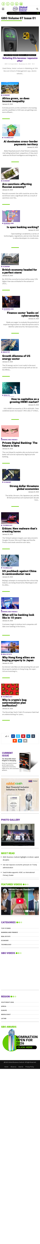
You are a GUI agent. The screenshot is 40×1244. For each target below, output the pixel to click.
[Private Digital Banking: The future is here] (10, 431)
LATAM (3, 1018)
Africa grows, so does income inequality (15, 99)
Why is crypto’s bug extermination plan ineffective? (14, 703)
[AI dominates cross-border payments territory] (11, 130)
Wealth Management (9, 395)
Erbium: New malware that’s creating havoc (19, 530)
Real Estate (7, 654)
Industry (6, 352)
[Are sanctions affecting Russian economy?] (10, 173)
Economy (6, 95)
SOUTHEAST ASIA (7, 1002)
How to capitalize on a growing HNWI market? (24, 400)
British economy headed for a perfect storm (19, 271)
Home (6, 1067)
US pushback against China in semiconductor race (19, 572)
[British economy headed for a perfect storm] (10, 259)
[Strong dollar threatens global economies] (11, 475)
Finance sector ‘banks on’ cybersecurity (23, 314)
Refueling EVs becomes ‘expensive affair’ (20, 60)
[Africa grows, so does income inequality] (10, 88)
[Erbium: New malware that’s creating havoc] (10, 518)
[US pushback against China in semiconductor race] (10, 560)
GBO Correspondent (11, 64)
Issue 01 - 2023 (23, 55)
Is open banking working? (23, 227)
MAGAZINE (33, 55)
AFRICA (3, 1006)
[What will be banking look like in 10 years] (10, 603)
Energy (16, 55)
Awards (20, 1067)
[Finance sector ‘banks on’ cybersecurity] (11, 302)
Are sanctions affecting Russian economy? (17, 185)
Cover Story (8, 55)
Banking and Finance (9, 223)
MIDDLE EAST (6, 1014)
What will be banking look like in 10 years (18, 616)
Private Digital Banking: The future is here (19, 444)
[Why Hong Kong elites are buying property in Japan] (10, 647)
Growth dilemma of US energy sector (16, 357)
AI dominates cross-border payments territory (21, 143)
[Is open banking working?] (11, 216)
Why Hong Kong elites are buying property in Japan (18, 659)
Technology (8, 138)
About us (13, 1067)
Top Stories (6, 928)
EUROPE (4, 1010)
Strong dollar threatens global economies (24, 487)
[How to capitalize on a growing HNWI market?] (11, 388)
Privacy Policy (29, 1067)
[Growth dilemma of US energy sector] (10, 345)
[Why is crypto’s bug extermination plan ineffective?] (10, 689)
